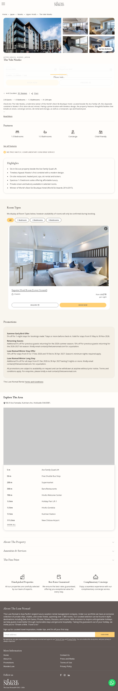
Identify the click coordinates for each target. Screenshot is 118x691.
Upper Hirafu (31, 14)
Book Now (83, 305)
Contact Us (65, 655)
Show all (11, 525)
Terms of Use (59, 639)
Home (4, 14)
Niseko (20, 14)
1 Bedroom (22, 220)
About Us (7, 659)
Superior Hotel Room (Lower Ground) (29, 290)
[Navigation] (3, 4)
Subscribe (105, 635)
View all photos (106, 49)
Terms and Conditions (34, 382)
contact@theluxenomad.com (52, 346)
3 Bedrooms (54, 220)
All (10, 220)
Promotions (8, 662)
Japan (12, 14)
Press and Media (67, 659)
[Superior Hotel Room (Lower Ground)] (59, 227)
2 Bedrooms (37, 220)
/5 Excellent (15, 93)
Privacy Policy (71, 639)
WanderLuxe (8, 666)
